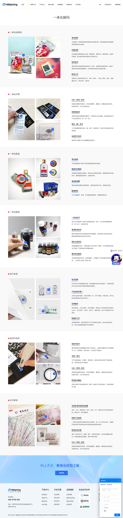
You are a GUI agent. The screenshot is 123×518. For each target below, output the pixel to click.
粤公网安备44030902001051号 (58, 515)
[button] (61, 473)
